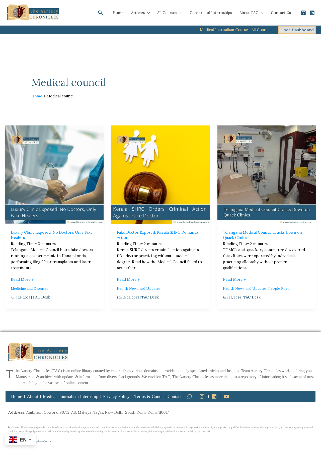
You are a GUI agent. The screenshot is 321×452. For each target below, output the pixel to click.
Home (118, 12)
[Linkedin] (312, 13)
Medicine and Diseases (29, 288)
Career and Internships (211, 12)
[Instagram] (303, 13)
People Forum (280, 288)
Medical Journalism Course (224, 29)
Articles (138, 12)
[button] (100, 13)
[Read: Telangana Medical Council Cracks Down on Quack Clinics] (266, 174)
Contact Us (281, 12)
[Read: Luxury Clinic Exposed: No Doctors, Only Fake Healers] (54, 174)
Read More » (22, 279)
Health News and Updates (138, 288)
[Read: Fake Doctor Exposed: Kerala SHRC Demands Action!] (160, 174)
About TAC (248, 12)
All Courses (167, 12)
